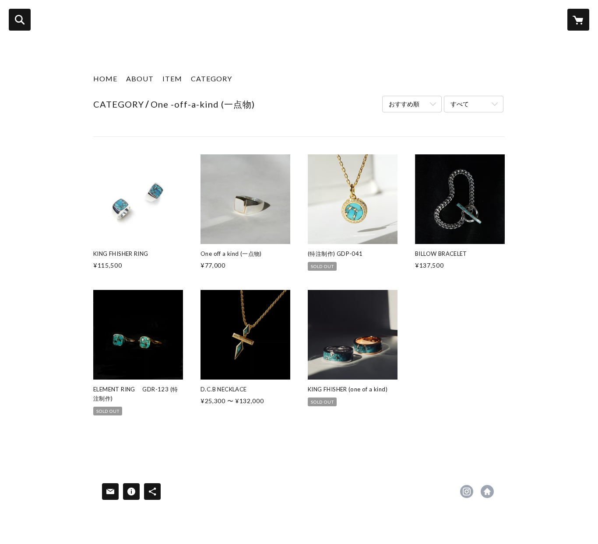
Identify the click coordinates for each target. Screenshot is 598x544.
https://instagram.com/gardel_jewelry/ (466, 491)
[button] (211, 80)
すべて (459, 104)
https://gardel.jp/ (487, 491)
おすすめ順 (404, 104)
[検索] (20, 20)
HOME (105, 78)
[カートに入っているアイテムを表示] (578, 20)
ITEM (172, 78)
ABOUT (140, 78)
